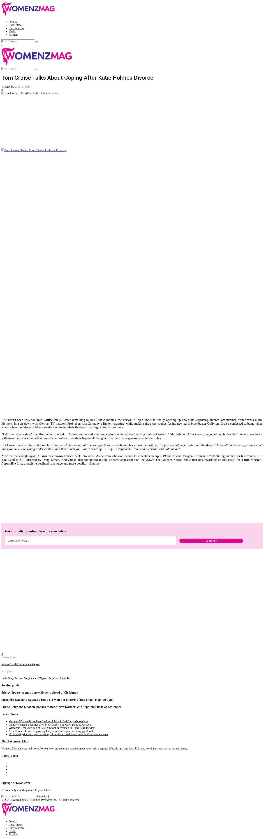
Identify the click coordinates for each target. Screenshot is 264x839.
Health (12, 31)
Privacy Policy (17, 769)
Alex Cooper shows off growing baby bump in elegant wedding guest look (51, 731)
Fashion (13, 34)
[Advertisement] (109, 120)
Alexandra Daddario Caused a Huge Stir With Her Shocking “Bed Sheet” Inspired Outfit (57, 699)
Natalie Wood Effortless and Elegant (20, 664)
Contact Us (15, 766)
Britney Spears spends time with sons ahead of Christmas (39, 692)
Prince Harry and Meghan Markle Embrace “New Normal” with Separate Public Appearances (61, 707)
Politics (13, 21)
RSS (11, 775)
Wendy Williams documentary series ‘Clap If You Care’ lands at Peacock (50, 724)
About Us (14, 762)
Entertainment (16, 28)
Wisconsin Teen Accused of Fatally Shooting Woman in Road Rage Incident (52, 727)
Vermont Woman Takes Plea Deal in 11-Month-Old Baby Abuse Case (48, 721)
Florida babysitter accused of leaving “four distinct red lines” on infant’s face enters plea (58, 734)
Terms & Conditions (20, 772)
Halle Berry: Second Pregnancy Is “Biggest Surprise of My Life (35, 678)
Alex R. (9, 86)
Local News (15, 24)
